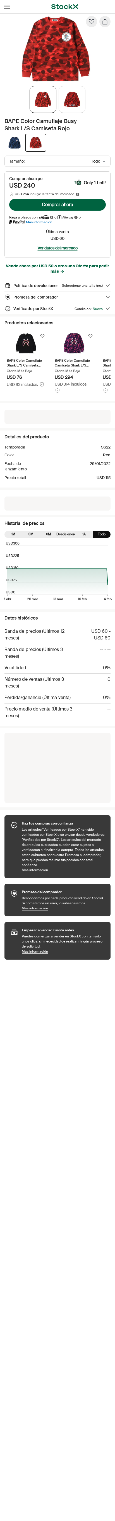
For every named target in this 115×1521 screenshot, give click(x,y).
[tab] (43, 99)
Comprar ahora (57, 205)
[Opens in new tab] (51, 217)
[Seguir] (42, 336)
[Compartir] (105, 21)
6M (48, 534)
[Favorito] (91, 21)
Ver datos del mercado (58, 248)
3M (30, 534)
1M (13, 534)
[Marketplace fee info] (77, 194)
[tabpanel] (56, 49)
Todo (102, 534)
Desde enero (66, 534)
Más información (39, 222)
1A (84, 534)
